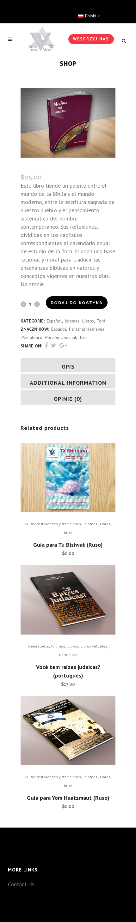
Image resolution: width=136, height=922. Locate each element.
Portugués (68, 655)
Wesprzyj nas (91, 39)
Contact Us (21, 884)
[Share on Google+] (63, 345)
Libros (88, 321)
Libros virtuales (94, 646)
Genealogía (38, 646)
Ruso (68, 532)
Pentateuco (32, 337)
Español (54, 321)
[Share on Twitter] (53, 345)
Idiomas (72, 321)
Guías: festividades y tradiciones (53, 523)
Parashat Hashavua (86, 329)
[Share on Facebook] (46, 345)
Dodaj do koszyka (77, 302)
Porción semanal (60, 337)
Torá (101, 321)
